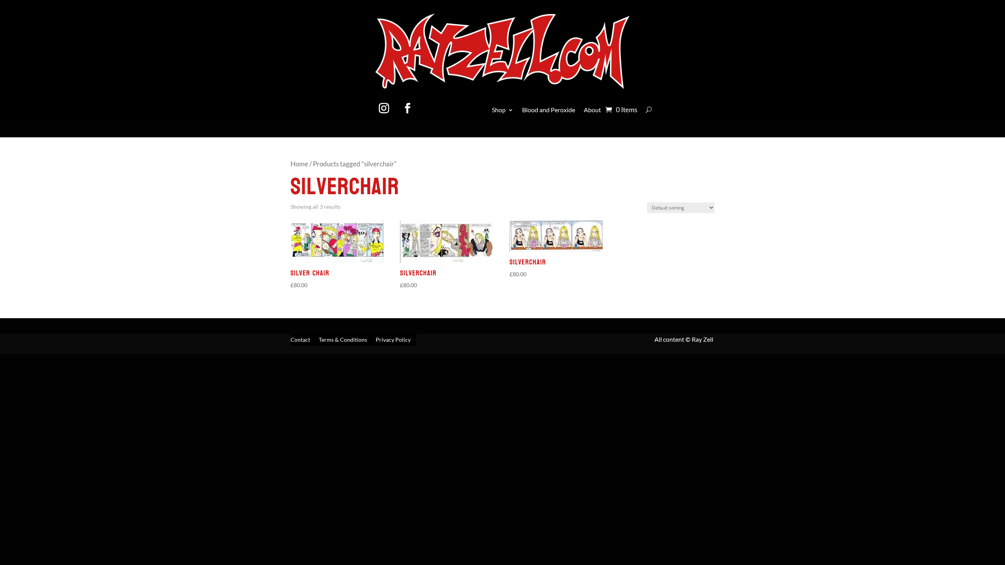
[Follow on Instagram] (384, 108)
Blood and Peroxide (548, 110)
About (592, 110)
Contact (300, 340)
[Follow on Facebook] (407, 108)
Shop (499, 110)
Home (299, 164)
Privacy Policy (393, 340)
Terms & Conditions (343, 340)
